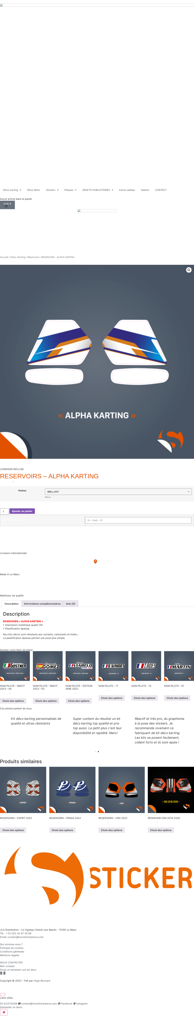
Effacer (48, 497)
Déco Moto (33, 189)
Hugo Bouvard (42, 980)
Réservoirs (33, 257)
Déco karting (10, 189)
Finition (22, 491)
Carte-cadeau (127, 189)
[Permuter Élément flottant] (4, 1012)
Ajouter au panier (22, 511)
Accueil (4, 257)
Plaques (68, 189)
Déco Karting (17, 257)
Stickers (50, 189)
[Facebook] (1, 973)
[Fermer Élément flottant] (2, 994)
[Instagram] (4, 973)
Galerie (145, 189)
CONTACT (161, 189)
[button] (189, 270)
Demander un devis (11, 1007)
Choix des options (13, 700)
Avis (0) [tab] (70, 603)
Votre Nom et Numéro (13, 519)
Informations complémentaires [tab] (42, 603)
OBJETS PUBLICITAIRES (96, 189)
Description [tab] (11, 603)
